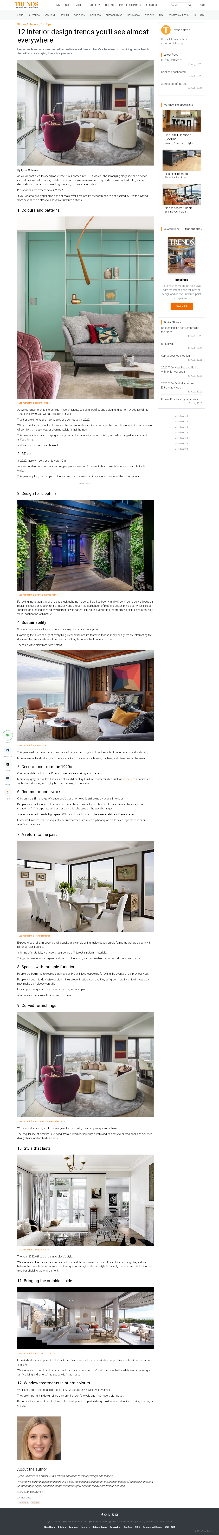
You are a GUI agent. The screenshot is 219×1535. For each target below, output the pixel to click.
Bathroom (79, 15)
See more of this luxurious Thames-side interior (42, 1121)
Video (79, 5)
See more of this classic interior (34, 1249)
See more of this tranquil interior (34, 935)
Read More (182, 306)
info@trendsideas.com (76, 1521)
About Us (152, 5)
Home (20, 15)
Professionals (130, 5)
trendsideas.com (99, 1521)
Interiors (95, 15)
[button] (8, 735)
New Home (50, 15)
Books (109, 5)
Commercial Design (179, 15)
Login (202, 5)
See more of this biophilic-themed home (38, 594)
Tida (161, 15)
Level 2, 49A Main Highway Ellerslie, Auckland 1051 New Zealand (141, 1521)
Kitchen (65, 15)
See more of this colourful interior (34, 403)
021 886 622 (55, 1521)
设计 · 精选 (199, 15)
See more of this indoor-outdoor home (37, 1353)
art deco (128, 779)
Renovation (133, 15)
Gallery (94, 5)
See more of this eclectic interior (34, 745)
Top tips (149, 15)
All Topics (34, 15)
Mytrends (63, 5)
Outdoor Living (114, 15)
